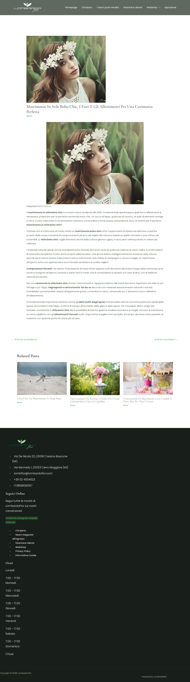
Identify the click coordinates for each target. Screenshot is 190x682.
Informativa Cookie (25, 555)
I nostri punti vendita (108, 7)
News (29, 116)
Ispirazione (170, 7)
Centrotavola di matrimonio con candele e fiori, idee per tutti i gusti (147, 400)
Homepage (71, 7)
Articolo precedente (24, 339)
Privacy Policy (22, 551)
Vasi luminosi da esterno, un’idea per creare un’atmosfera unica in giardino (95, 400)
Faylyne (47, 206)
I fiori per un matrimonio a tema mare (39, 398)
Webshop (152, 7)
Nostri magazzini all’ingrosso (22, 537)
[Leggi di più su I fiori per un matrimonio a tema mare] (42, 378)
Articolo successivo (166, 339)
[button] (158, 7)
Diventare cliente (132, 7)
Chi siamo (87, 7)
